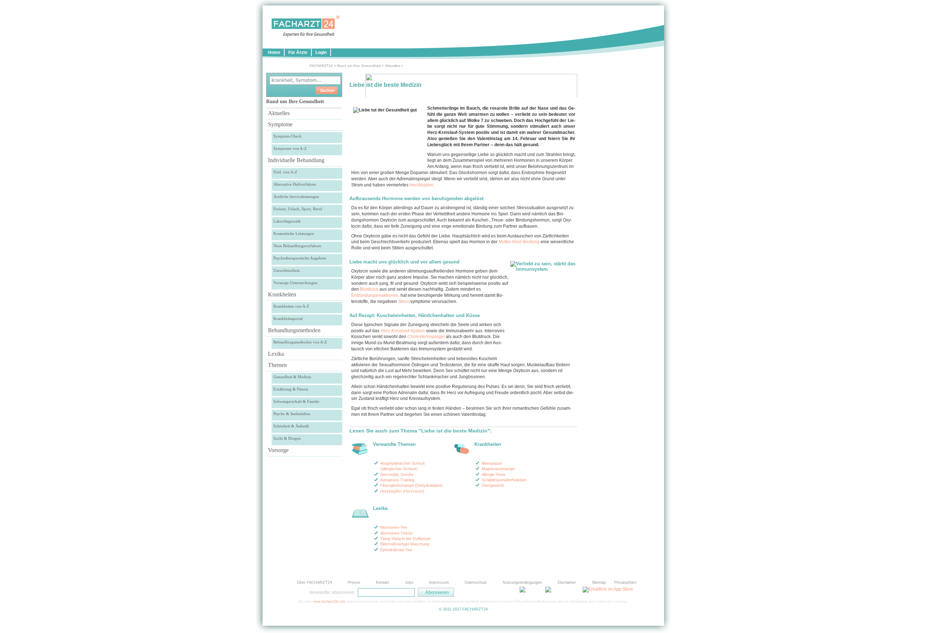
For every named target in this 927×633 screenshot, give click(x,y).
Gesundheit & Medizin (292, 377)
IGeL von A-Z (285, 172)
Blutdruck (369, 289)
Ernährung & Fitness (290, 389)
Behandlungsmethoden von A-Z (300, 342)
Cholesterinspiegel (426, 336)
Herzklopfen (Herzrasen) (402, 491)
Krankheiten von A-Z (291, 306)
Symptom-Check (287, 136)
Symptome (280, 124)
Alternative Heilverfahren (294, 184)
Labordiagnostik (287, 221)
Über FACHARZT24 (314, 582)
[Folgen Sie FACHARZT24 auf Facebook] (488, 592)
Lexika (276, 354)
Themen (277, 365)
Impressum (439, 582)
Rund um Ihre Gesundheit (359, 66)
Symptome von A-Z (290, 148)
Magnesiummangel (498, 469)
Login (321, 52)
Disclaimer (567, 582)
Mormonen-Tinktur (396, 533)
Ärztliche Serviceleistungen (296, 196)
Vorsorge (278, 450)
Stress (404, 301)
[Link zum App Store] (608, 589)
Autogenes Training (397, 480)
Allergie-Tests (494, 474)
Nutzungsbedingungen (522, 582)
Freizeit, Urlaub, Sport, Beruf (297, 209)
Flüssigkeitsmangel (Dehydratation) (411, 485)
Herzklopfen (421, 184)
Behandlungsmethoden (294, 330)
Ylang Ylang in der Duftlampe (405, 538)
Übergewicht (493, 485)
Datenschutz (476, 582)
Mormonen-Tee (393, 527)
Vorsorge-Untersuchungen (295, 282)
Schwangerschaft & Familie (296, 401)
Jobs (409, 582)
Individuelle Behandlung (296, 160)
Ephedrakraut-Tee (396, 550)
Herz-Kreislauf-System (403, 330)
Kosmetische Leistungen (293, 233)
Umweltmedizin (286, 270)
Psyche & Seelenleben (291, 414)
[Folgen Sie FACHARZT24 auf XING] (507, 592)
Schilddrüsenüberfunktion (504, 480)
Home (274, 52)
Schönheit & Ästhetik (291, 426)
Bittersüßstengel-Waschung (404, 544)
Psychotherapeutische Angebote (299, 258)
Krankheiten (282, 294)
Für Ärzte (297, 52)
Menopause (492, 463)
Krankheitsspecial (288, 318)
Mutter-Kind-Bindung (519, 241)
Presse (354, 582)
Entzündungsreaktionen (374, 295)
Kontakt (382, 582)
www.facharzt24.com (329, 601)
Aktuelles (392, 66)
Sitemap (599, 582)
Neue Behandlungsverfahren (297, 246)
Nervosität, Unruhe (397, 474)
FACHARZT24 (321, 66)
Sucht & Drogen (287, 438)
